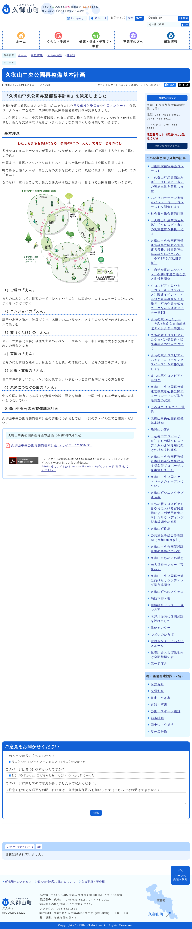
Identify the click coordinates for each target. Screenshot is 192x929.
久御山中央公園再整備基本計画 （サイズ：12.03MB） (51, 445)
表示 (186, 25)
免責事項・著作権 (93, 881)
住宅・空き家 (161, 697)
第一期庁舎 (159, 663)
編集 (39, 846)
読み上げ (100, 18)
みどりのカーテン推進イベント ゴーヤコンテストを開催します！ (167, 202)
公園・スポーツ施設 (165, 711)
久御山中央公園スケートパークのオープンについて (167, 481)
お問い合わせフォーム (167, 146)
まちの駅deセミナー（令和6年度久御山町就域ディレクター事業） (168, 324)
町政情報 (37, 55)
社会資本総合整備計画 (167, 213)
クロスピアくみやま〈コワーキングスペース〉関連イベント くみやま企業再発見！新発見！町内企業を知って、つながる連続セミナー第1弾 (167, 299)
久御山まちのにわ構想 (167, 558)
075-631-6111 (76, 899)
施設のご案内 (161, 429)
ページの (180, 877)
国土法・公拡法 (162, 724)
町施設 (71, 55)
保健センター (161, 627)
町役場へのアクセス (18, 881)
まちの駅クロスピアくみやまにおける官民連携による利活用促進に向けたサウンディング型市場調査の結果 (167, 512)
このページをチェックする (19, 846)
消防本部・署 (161, 598)
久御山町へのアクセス (167, 591)
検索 (185, 18)
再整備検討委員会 (87, 105)
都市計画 (157, 718)
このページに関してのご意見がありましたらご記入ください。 (52, 783)
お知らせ (157, 684)
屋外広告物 (159, 731)
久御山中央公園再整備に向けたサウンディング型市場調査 (167, 580)
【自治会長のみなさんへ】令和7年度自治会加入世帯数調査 (168, 274)
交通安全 (157, 691)
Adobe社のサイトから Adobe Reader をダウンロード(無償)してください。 (85, 468)
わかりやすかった (23, 775)
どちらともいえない (44, 761)
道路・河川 (159, 704)
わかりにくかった (83, 775)
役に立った (19, 761)
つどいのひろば (162, 634)
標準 (131, 18)
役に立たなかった (74, 761)
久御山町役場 (161, 528)
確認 (96, 812)
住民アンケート (114, 105)
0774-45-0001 (99, 899)
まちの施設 (54, 55)
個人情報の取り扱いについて (57, 881)
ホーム (22, 55)
